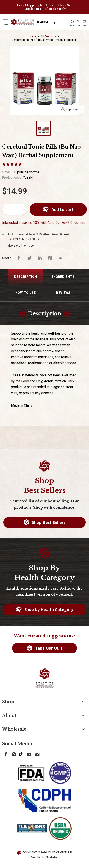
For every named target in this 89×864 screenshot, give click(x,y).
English (42, 22)
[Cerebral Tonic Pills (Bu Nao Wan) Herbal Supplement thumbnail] (43, 128)
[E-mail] (36, 753)
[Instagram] (13, 753)
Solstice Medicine (59, 852)
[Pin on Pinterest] (50, 258)
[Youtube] (28, 753)
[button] (12, 164)
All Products (48, 36)
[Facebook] (5, 753)
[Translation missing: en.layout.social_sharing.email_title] (60, 258)
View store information (21, 245)
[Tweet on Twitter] (29, 258)
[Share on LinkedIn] (39, 258)
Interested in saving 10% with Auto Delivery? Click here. (44, 222)
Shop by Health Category (48, 609)
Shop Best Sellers (48, 522)
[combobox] (46, 22)
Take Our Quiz (48, 648)
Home (32, 36)
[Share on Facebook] (19, 258)
